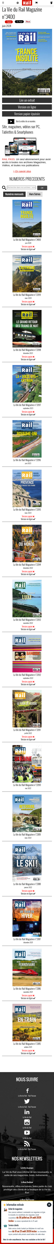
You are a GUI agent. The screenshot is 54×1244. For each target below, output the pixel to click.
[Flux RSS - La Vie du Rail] (27, 1145)
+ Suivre (8, 21)
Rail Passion (32, 1095)
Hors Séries (34, 194)
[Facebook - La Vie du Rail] (27, 1091)
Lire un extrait (27, 100)
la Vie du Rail (22, 1149)
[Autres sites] (18, 2)
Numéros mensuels (14, 194)
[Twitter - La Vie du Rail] (27, 1103)
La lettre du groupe (27, 1168)
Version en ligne (27, 106)
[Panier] (36, 2)
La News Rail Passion (27, 1199)
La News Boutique (27, 1182)
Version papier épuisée (27, 113)
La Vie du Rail (22, 1095)
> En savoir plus (22, 171)
